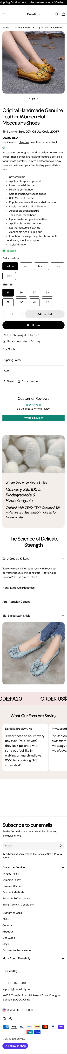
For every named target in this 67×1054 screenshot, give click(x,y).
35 (8, 292)
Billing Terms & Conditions (18, 904)
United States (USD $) (20, 1010)
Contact (7, 925)
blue (57, 266)
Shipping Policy (11, 880)
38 (47, 292)
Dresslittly (18, 1038)
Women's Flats (22, 27)
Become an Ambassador (17, 950)
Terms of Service (12, 886)
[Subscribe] (60, 845)
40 (21, 302)
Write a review (33, 417)
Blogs (5, 944)
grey (9, 276)
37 (34, 292)
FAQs (5, 919)
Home (5, 27)
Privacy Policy (10, 873)
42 (47, 302)
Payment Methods (13, 892)
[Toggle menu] (3, 14)
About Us (7, 931)
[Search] (56, 14)
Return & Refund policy (16, 898)
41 (34, 302)
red (26, 266)
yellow (10, 266)
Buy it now (33, 325)
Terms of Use (44, 853)
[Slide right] (37, 99)
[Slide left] (29, 99)
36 (21, 292)
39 (8, 302)
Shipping (24, 142)
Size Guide (8, 937)
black (41, 266)
